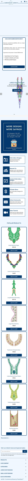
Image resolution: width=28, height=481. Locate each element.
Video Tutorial (14, 210)
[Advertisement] (14, 21)
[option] (14, 92)
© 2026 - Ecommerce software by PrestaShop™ (12, 479)
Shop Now (17, 90)
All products (5, 438)
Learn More (14, 67)
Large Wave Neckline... (14, 324)
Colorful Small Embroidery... (14, 271)
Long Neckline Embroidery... (14, 297)
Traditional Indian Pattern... (14, 402)
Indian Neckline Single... (14, 245)
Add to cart (14, 250)
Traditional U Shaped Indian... (14, 350)
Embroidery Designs (16, 158)
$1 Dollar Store (14, 189)
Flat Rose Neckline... (14, 428)
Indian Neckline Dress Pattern (14, 376)
